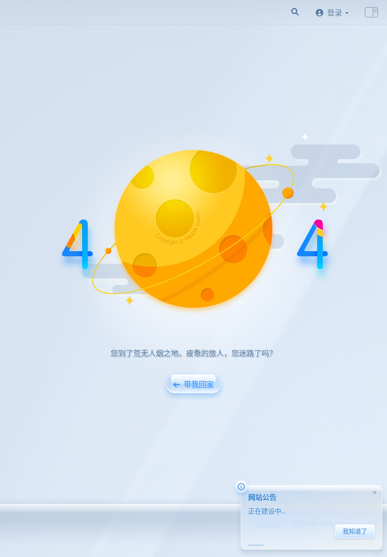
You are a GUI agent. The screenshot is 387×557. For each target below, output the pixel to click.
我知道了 (355, 531)
